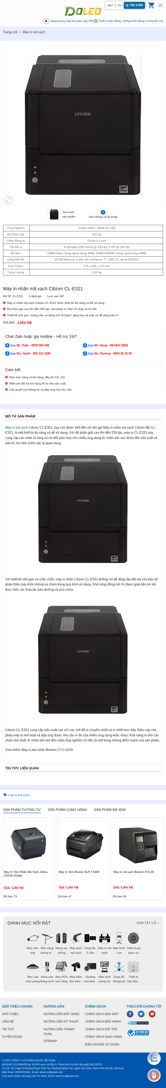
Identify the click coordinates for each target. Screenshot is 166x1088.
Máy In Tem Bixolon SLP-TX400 (79, 871)
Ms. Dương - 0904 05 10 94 (113, 353)
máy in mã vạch (18, 795)
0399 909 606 (22, 1072)
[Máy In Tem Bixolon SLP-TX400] (83, 843)
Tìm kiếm (136, 5)
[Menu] (160, 5)
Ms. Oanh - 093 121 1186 (33, 353)
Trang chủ (10, 32)
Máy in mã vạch (34, 32)
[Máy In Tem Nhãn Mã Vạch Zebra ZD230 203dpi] (28, 843)
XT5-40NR (65, 750)
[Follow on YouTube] (152, 1014)
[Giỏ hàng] (151, 5)
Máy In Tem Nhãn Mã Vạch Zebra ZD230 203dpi (25, 873)
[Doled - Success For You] (83, 11)
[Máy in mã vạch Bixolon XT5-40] (137, 843)
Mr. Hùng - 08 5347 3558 (111, 345)
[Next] (154, 125)
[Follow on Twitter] (141, 1014)
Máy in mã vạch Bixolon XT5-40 (133, 871)
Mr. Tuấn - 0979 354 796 (32, 345)
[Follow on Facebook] (130, 1014)
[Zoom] (8, 200)
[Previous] (11, 125)
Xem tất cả (146, 923)
